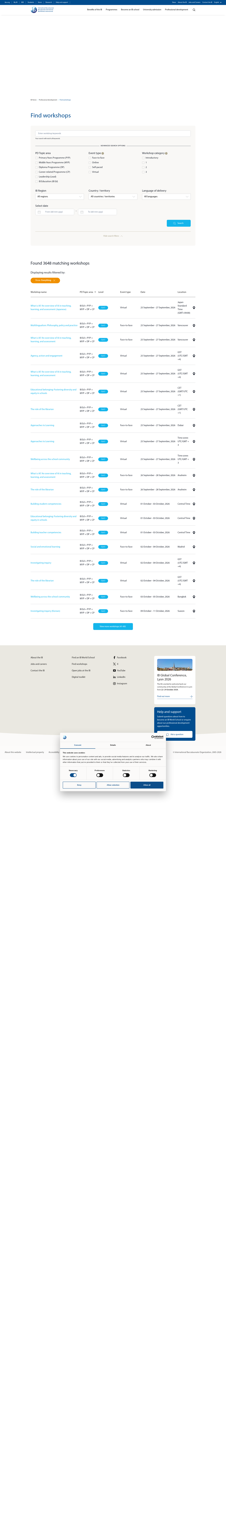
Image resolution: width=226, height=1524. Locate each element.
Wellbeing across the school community (50, 459)
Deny (79, 785)
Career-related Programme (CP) (54, 172)
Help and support (62, 2)
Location (182, 292)
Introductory (152, 158)
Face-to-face (98, 158)
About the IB (182, 2)
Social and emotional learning (45, 547)
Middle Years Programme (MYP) (54, 162)
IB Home (33, 100)
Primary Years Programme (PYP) (54, 158)
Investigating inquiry (41, 563)
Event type (125, 292)
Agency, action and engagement (46, 356)
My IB (15, 2)
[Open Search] (194, 10)
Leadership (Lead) (47, 177)
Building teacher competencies (46, 532)
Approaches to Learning (42, 425)
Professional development (48, 100)
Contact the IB (207, 2)
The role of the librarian (42, 409)
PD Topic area (88, 292)
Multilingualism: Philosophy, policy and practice (54, 325)
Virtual (95, 172)
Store (40, 2)
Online (95, 162)
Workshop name (39, 292)
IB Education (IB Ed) (48, 181)
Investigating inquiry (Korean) (45, 611)
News (174, 2)
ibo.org (7, 2)
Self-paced (97, 167)
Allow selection (113, 785)
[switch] (99, 775)
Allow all (146, 785)
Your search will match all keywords (47, 139)
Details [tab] (113, 745)
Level (100, 292)
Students (31, 2)
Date (143, 292)
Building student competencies (46, 504)
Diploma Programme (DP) (51, 167)
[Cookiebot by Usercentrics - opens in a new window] (153, 737)
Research (49, 2)
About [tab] (148, 745)
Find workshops (65, 100)
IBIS (22, 2)
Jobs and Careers (194, 2)
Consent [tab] (77, 745)
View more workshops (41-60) (113, 627)
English (216, 2)
